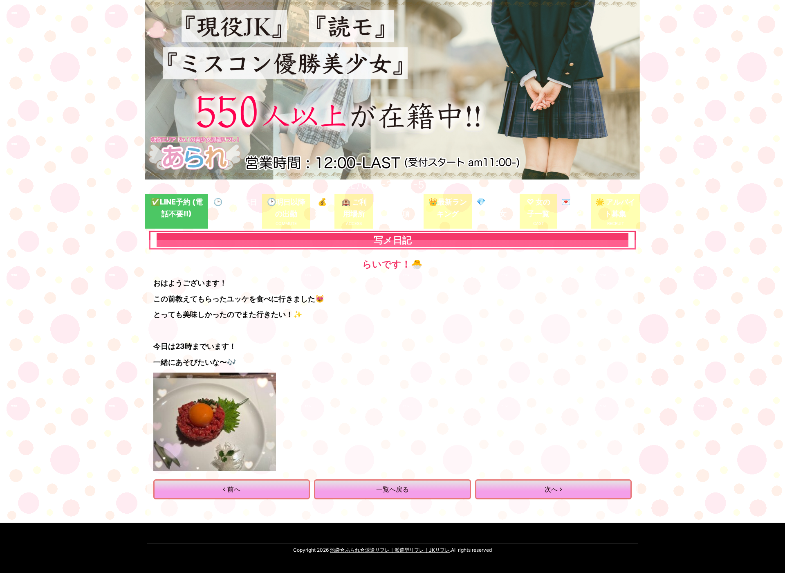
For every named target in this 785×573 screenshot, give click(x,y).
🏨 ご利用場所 (354, 208)
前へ (232, 489)
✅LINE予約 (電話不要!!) (177, 208)
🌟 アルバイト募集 (615, 208)
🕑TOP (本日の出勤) (235, 208)
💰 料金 (322, 208)
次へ (552, 489)
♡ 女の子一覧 (538, 208)
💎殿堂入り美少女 (495, 208)
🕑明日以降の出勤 (286, 208)
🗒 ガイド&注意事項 (398, 208)
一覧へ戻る (392, 489)
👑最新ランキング (447, 208)
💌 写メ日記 (574, 208)
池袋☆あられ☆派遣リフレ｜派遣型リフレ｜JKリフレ (390, 550)
